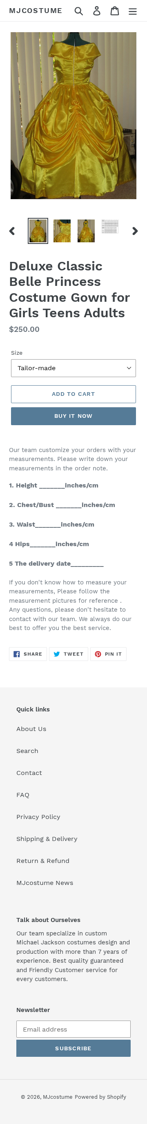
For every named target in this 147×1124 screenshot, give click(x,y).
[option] (38, 231)
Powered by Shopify (100, 1097)
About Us (31, 729)
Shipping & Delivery (47, 839)
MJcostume (35, 10)
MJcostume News (44, 883)
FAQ (22, 795)
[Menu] (133, 11)
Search (27, 751)
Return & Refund (42, 861)
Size (16, 352)
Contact (29, 773)
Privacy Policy (38, 817)
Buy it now (73, 416)
